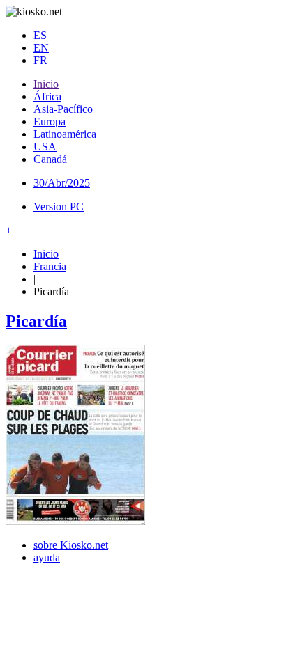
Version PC (58, 206)
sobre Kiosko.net (70, 545)
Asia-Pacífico (63, 109)
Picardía (36, 321)
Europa (49, 121)
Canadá (50, 159)
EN (41, 48)
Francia (49, 266)
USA (45, 147)
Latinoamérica (64, 134)
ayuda (46, 557)
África (47, 96)
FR (40, 60)
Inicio (46, 84)
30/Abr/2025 (61, 183)
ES (40, 35)
